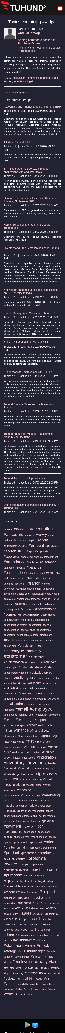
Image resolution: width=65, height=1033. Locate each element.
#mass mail (10, 800)
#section (47, 919)
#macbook (9, 790)
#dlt (13, 688)
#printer (9, 847)
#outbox (52, 815)
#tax (52, 962)
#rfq (17, 908)
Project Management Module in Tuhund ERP (30, 313)
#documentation (39, 688)
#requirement (40, 897)
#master (22, 800)
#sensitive (21, 924)
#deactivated (11, 672)
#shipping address (25, 935)
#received (27, 886)
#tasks (7, 962)
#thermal (55, 967)
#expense (42, 720)
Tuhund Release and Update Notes (25, 478)
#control (47, 624)
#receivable (12, 886)
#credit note (10, 645)
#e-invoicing (39, 698)
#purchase (13, 875)
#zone (19, 994)
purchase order (49, 77)
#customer (15, 656)
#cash (55, 593)
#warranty (9, 989)
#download (26, 693)
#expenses (10, 725)
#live (28, 779)
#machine (24, 790)
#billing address (35, 578)
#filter (51, 725)
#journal (23, 768)
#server (46, 924)
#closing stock (12, 609)
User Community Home (16, 92)
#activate (29, 535)
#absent (8, 529)
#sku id (55, 935)
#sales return (11, 913)
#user (27, 978)
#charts (46, 598)
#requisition (10, 903)
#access (21, 529)
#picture (8, 836)
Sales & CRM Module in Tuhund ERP (26, 342)
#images (18, 747)
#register (32, 892)
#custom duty (31, 651)
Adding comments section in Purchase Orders (37, 41)
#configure (26, 619)
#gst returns (17, 741)
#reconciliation (14, 892)
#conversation (11, 629)
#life (6, 779)
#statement (14, 945)
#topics (8, 973)
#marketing (51, 795)
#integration (46, 757)
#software (28, 940)
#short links (43, 935)
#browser (9, 588)
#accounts (13, 534)
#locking (9, 784)
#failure (42, 725)
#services (21, 929)
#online (49, 810)
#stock (43, 945)
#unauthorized (52, 973)
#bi (24, 578)
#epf (31, 714)
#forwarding (10, 736)
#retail (35, 903)
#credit (23, 645)
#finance (21, 730)
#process (35, 847)
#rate (30, 881)
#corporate (10, 634)
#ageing (32, 540)
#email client (34, 704)
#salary (51, 908)
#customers (36, 657)
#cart (48, 593)
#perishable (30, 831)
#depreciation (53, 678)
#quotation (15, 880)
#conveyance (28, 629)
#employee (41, 709)
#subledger (36, 951)
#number (26, 810)
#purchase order (44, 869)
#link (22, 779)
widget (29, 81)
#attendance (15, 562)
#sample (54, 913)
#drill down (40, 693)
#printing (22, 847)
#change (36, 598)
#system (37, 956)
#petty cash (44, 831)
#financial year (40, 730)
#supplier (51, 951)
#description (10, 683)
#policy (52, 836)
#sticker (30, 946)
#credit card (46, 640)
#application (43, 551)
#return (44, 903)
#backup (20, 567)
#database (36, 667)
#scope (23, 919)
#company (31, 614)
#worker (9, 994)
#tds (12, 967)
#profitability (18, 858)
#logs (39, 784)
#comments (27, 609)
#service (8, 929)
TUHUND (28, 8)
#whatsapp (40, 989)
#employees (10, 714)
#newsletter (44, 805)
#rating (38, 881)
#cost (9, 640)
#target (49, 956)
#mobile (9, 805)
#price (49, 842)
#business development (28, 588)
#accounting (41, 528)
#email (22, 709)
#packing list (23, 821)
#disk (7, 688)
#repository (10, 897)
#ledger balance (21, 774)
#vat (47, 978)
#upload (10, 978)
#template (24, 967)
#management (44, 790)
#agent (43, 540)
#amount (36, 545)
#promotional (39, 864)
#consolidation (41, 619)
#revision (9, 908)
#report (48, 891)
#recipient (39, 886)
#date (48, 667)
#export (32, 725)
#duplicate (9, 698)
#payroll (28, 826)
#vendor (10, 984)
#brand (46, 583)
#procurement (48, 847)
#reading (48, 881)
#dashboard (49, 662)
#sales (26, 913)
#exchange (25, 720)
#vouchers (35, 984)
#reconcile (52, 886)
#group (46, 736)
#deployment (37, 678)
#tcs (6, 967)
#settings (46, 929)
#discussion (49, 683)
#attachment (51, 556)
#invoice (35, 762)
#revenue (55, 903)
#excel (9, 720)
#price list (36, 842)
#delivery (21, 678)
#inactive (41, 747)
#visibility (23, 984)
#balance (34, 567)
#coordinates (44, 629)
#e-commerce (24, 698)
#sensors (34, 924)
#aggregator (10, 545)
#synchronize (22, 956)
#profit (7, 858)
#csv (40, 645)
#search (34, 919)
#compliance (48, 614)
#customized (32, 662)
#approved (27, 556)
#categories (23, 598)
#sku (6, 940)
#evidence (54, 714)
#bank (50, 573)
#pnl (28, 836)
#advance (19, 540)
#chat (55, 598)
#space (41, 940)
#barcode (16, 578)
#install (16, 757)
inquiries (19, 81)
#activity (41, 535)
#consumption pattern (15, 624)
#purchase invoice (16, 870)
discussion (19, 77)
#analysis (52, 545)
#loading (37, 779)
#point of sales (39, 836)
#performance (13, 831)
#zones (28, 994)
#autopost (9, 567)
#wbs (19, 989)
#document (22, 688)
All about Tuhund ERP (17, 142)
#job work (10, 768)
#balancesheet (15, 573)
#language (48, 768)
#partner (35, 821)
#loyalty (47, 784)
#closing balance (47, 604)
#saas (35, 908)
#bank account (37, 573)
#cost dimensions (42, 634)
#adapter (53, 535)
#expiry (21, 725)
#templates (41, 967)
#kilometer (36, 768)
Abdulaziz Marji (29, 33)
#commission (46, 609)
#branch (33, 583)
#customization (14, 662)
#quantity (39, 875)
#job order (50, 763)
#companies (13, 614)
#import (29, 747)
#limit (14, 779)
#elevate (53, 698)
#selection (9, 924)
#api (22, 551)
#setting (34, 929)
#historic (39, 741)
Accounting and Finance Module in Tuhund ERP (32, 106)
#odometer (38, 810)
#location (49, 779)
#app (30, 551)
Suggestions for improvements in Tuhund (28, 372)
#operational (31, 815)
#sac (42, 908)
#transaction (34, 973)
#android (10, 551)
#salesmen (40, 913)
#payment (12, 826)
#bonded (8, 583)
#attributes (32, 562)
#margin (36, 795)
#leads (7, 774)
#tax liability (41, 962)
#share (9, 935)
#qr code (28, 875)
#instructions (29, 757)
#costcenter (22, 640)
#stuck (22, 951)
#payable (48, 821)
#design (22, 683)
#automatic (48, 562)
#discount (34, 683)
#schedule (11, 919)
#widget (52, 989)
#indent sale (18, 752)
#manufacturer (12, 795)
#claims (20, 604)
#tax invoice (23, 961)
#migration (45, 800)
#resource (24, 903)
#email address (15, 704)
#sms (15, 940)
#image (8, 747)
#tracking (18, 973)
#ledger (38, 773)
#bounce (19, 583)
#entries (23, 714)
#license (52, 774)
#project (24, 864)
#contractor (35, 624)
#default (35, 672)
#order (42, 815)
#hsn (48, 741)
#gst (30, 741)
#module (31, 805)
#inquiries (48, 752)
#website (28, 989)
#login (20, 784)
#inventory (14, 762)
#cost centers (24, 634)
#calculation (23, 593)
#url (19, 978)
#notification (12, 810)
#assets (38, 556)
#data (23, 667)
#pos (16, 842)
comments (33, 77)
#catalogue (10, 598)
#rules (26, 908)
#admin (8, 540)
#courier (34, 640)
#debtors (24, 672)
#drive (51, 693)
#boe (48, 578)
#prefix (24, 842)
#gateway (34, 736)
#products (46, 853)
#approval (12, 556)
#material (33, 800)
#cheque (8, 604)
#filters (8, 730)
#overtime (9, 821)
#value (38, 978)
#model (20, 805)
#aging (22, 545)
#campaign (38, 593)
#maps (25, 795)
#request (23, 897)
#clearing (31, 604)
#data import (10, 667)
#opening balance (13, 815)
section (8, 81)
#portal (7, 842)
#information (33, 752)
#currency (12, 651)
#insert (7, 757)
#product (11, 852)
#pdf (39, 826)
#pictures (19, 836)
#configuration (11, 619)
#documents (10, 693)
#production (28, 853)
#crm (33, 645)
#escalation (41, 714)
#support (8, 956)
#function (23, 736)
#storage (10, 951)
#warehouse (49, 984)
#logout (30, 784)
